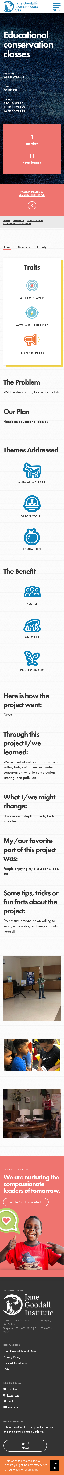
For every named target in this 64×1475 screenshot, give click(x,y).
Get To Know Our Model (26, 1202)
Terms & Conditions (15, 1363)
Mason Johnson (32, 195)
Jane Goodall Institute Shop (20, 1351)
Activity (41, 247)
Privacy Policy (12, 1357)
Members (24, 247)
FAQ (6, 1369)
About (7, 247)
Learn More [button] (31, 1469)
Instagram (13, 1395)
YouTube (13, 1407)
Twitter (11, 1401)
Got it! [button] (55, 1465)
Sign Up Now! (25, 1445)
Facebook (13, 1389)
